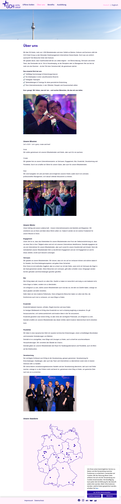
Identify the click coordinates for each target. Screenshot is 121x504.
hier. (97, 488)
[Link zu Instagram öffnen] (83, 500)
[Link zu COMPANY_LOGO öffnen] (11, 4)
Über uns (41, 4)
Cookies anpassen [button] (94, 496)
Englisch (115, 5)
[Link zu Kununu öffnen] (95, 500)
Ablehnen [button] (109, 496)
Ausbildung (61, 4)
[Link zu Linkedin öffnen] (86, 500)
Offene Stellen (28, 4)
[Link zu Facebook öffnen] (79, 500)
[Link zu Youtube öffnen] (91, 500)
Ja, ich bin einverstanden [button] (102, 492)
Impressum (28, 500)
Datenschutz (39, 500)
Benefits (51, 4)
